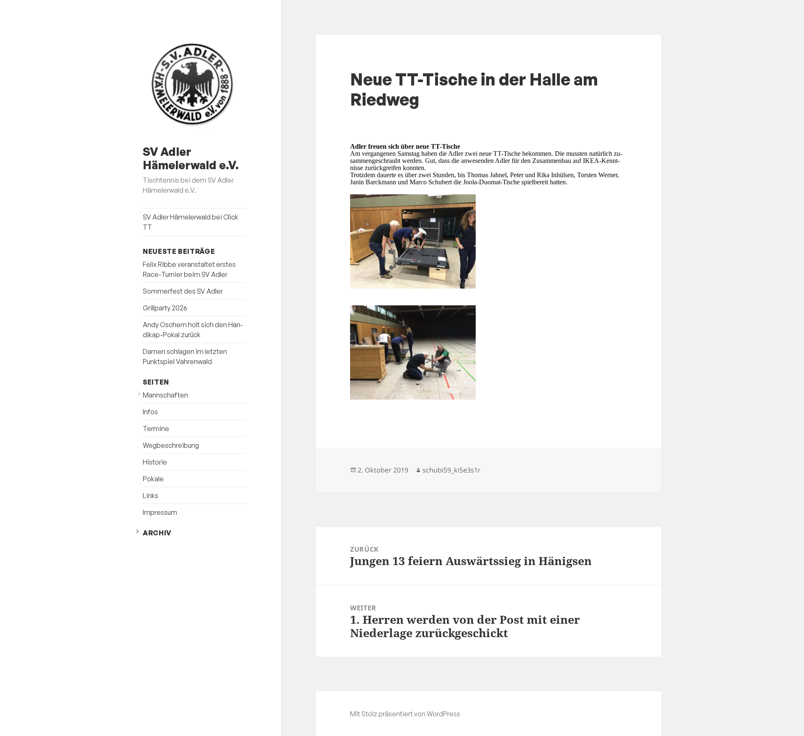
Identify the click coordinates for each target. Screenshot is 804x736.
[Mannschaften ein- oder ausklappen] (139, 394)
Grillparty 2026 (165, 308)
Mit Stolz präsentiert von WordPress (405, 714)
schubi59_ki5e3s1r (452, 470)
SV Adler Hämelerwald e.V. (191, 158)
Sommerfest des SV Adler (183, 291)
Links (150, 495)
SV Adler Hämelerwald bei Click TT (190, 222)
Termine (156, 428)
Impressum (160, 512)
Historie (155, 462)
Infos (150, 412)
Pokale (153, 479)
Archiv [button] (157, 533)
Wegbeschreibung (171, 445)
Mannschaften (165, 395)
